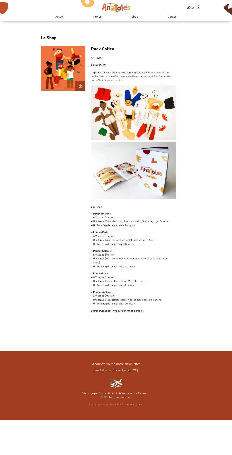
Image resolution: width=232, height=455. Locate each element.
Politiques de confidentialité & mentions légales (116, 404)
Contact (172, 16)
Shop (134, 16)
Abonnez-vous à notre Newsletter (116, 364)
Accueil (59, 16)
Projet (97, 16)
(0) (192, 7)
